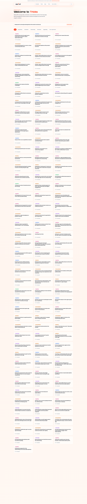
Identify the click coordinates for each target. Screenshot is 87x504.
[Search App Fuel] (71, 4)
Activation (26, 29)
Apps (45, 4)
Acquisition (20, 29)
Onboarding (33, 29)
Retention (39, 29)
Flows (42, 4)
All (15, 29)
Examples (37, 4)
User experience (52, 29)
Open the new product (55, 0)
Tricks (49, 4)
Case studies (54, 4)
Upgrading (45, 29)
